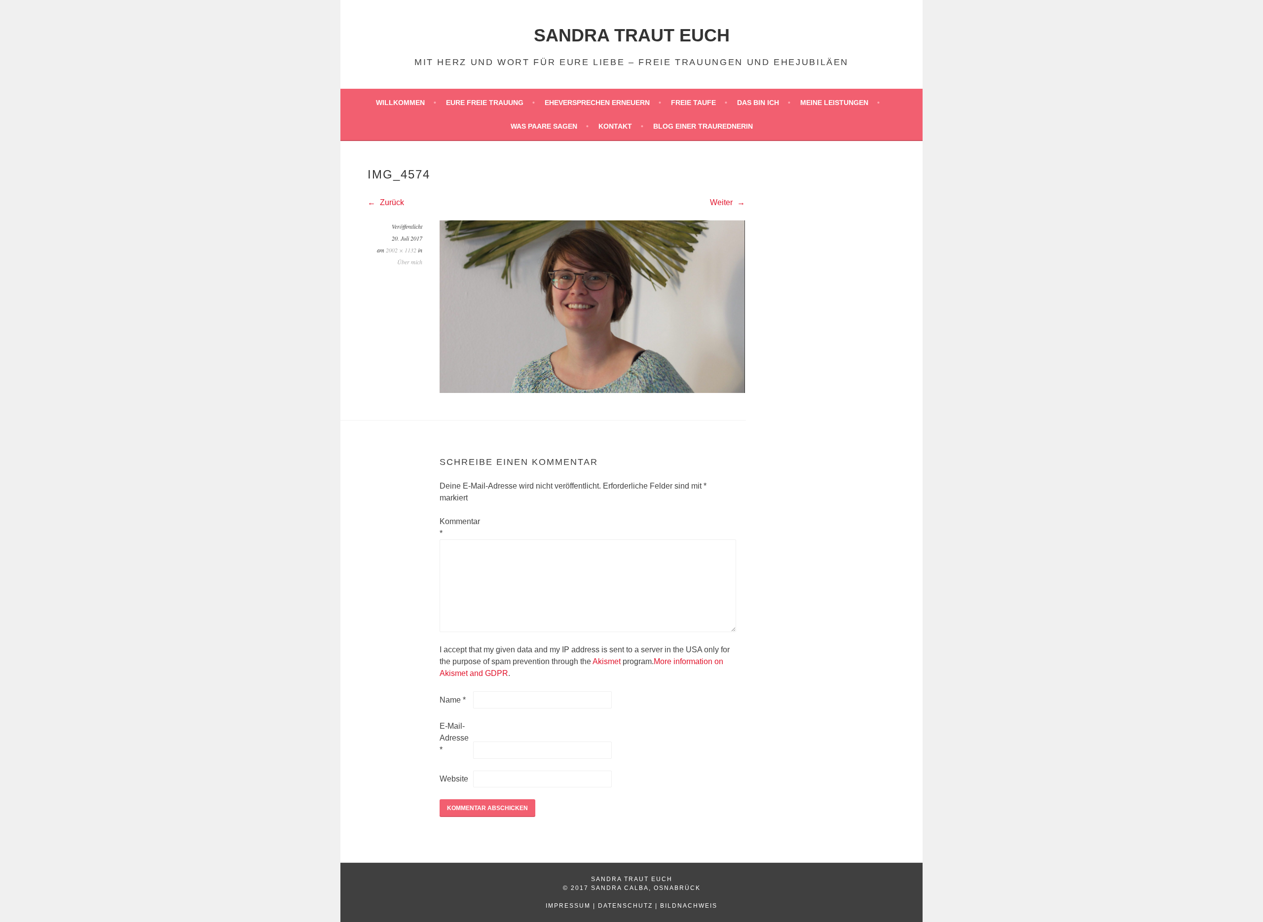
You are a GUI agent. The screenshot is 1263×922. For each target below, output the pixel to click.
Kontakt (615, 126)
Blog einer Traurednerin (703, 126)
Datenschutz (625, 905)
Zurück (391, 202)
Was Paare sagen (544, 126)
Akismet (607, 661)
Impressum (568, 905)
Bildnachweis (688, 905)
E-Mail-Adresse (454, 738)
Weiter (722, 202)
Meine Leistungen (834, 102)
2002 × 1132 (401, 250)
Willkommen (400, 102)
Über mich (409, 262)
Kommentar (455, 527)
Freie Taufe (693, 102)
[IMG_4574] (592, 390)
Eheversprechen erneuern (597, 102)
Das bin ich (758, 102)
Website (454, 779)
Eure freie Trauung (484, 102)
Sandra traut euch (632, 35)
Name (453, 700)
